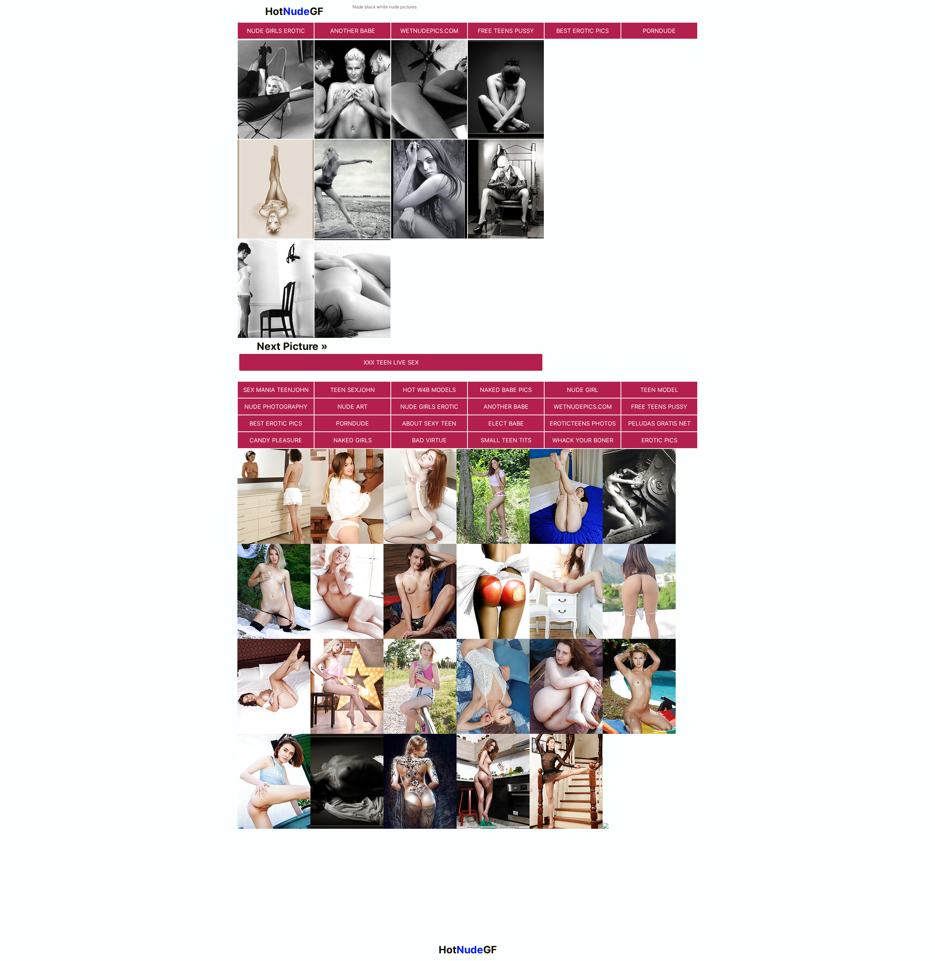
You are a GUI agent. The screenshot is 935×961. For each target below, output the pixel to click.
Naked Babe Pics (506, 389)
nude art (352, 406)
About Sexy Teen (429, 423)
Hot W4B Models (429, 389)
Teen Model (659, 389)
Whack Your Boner (582, 440)
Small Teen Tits (506, 440)
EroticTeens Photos (583, 423)
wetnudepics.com (429, 30)
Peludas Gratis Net (659, 423)
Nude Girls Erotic (276, 30)
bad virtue (429, 440)
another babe (352, 30)
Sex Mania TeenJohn (276, 389)
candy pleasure (275, 440)
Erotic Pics (659, 440)
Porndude (659, 30)
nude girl (582, 389)
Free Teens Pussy (506, 30)
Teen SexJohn (352, 389)
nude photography (276, 406)
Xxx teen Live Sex (391, 362)
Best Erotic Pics (582, 30)
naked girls (352, 440)
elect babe (506, 423)
